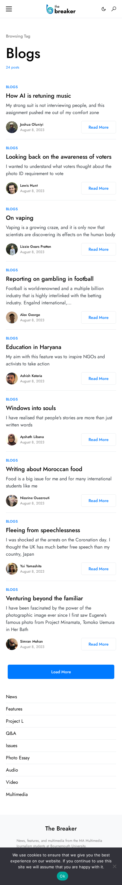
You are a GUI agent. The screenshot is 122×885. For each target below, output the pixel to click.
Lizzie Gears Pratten (35, 246)
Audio (12, 769)
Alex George (30, 314)
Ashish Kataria (31, 375)
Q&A (11, 733)
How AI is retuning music (38, 95)
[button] (9, 9)
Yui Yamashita (30, 566)
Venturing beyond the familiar (44, 598)
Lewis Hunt (29, 185)
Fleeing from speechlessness (43, 530)
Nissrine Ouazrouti (34, 498)
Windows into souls (31, 408)
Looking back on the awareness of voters (58, 157)
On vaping (19, 218)
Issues (11, 745)
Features (14, 708)
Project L (14, 721)
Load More (61, 672)
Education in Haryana (33, 347)
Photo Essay (18, 757)
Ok (62, 876)
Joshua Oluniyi (31, 124)
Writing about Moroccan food (44, 469)
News (11, 696)
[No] (115, 866)
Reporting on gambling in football (50, 279)
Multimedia (17, 794)
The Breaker (61, 828)
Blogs (12, 87)
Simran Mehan (31, 641)
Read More (99, 127)
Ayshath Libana (32, 437)
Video (12, 782)
